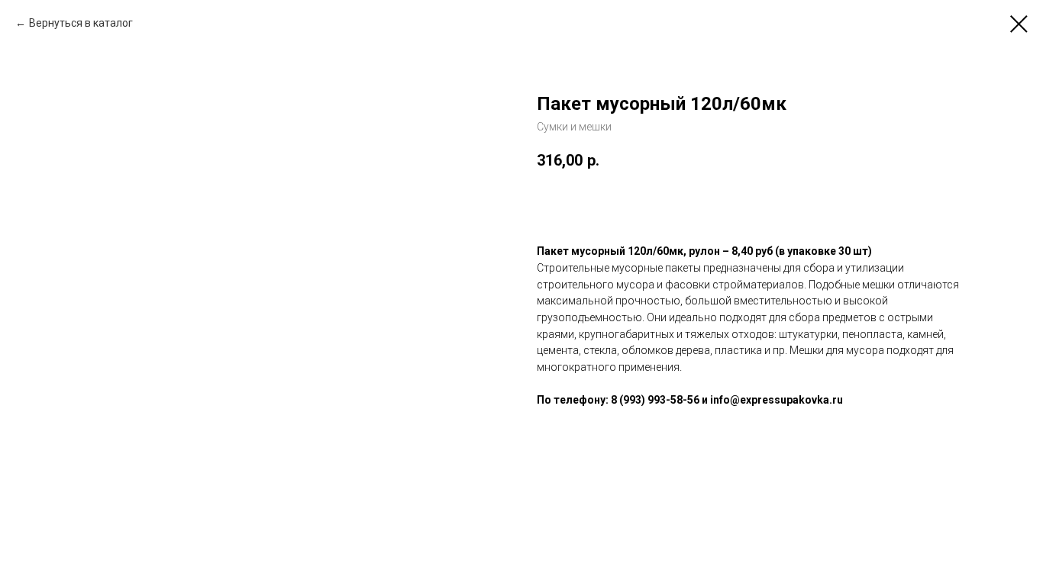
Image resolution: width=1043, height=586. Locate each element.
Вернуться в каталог (81, 23)
